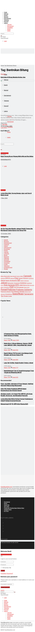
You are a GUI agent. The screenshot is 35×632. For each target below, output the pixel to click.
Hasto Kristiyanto (11, 280)
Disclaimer (7, 502)
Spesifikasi (18, 293)
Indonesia (26, 280)
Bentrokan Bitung (11, 65)
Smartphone (8, 294)
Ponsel (4, 289)
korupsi (2, 285)
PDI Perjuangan (19, 287)
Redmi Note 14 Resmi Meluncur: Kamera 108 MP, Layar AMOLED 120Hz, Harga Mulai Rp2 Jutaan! (18, 344)
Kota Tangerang (9, 285)
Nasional (6, 17)
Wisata (8, 29)
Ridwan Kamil (28, 291)
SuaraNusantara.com (6, 487)
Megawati (32, 285)
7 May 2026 (4, 198)
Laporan (6, 252)
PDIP (12, 287)
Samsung (3, 294)
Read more (4, 123)
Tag (5, 65)
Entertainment (7, 18)
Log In (2, 590)
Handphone (31, 278)
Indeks (8, 31)
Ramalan (22, 291)
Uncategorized (8, 267)
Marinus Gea (26, 285)
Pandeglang (6, 287)
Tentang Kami (8, 509)
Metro (2, 287)
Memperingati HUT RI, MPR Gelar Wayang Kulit (14, 404)
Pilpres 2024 (26, 287)
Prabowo (11, 289)
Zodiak (10, 296)
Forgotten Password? (7, 573)
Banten (18, 276)
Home (2, 65)
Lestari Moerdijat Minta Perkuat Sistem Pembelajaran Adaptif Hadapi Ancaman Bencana (17, 400)
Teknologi (6, 20)
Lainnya (6, 23)
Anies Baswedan (5, 276)
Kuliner (6, 250)
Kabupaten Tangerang (13, 283)
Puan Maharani (15, 291)
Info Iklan (6, 506)
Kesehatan (7, 249)
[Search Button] (1, 35)
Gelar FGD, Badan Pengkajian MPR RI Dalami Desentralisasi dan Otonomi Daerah (13, 389)
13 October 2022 (6, 233)
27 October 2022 (6, 159)
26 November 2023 (6, 126)
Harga (3, 280)
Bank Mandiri (13, 276)
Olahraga (6, 14)
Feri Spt (4, 124)
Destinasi (3, 278)
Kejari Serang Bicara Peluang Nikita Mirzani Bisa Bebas (17, 156)
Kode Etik (6, 505)
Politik (5, 12)
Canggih (28, 276)
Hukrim (22, 280)
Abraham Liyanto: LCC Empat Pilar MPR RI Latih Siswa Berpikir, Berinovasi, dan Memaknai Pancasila (16, 395)
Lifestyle (9, 24)
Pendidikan (10, 27)
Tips (2, 296)
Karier (5, 503)
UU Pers (6, 511)
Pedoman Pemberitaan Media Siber (14, 508)
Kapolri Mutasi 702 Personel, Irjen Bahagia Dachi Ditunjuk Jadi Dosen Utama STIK (18, 354)
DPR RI (7, 278)
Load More (4, 127)
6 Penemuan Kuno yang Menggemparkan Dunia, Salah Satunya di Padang (18, 334)
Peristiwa (3, 225)
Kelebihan (23, 283)
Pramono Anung (5, 291)
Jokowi (4, 283)
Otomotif (6, 21)
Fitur (16, 278)
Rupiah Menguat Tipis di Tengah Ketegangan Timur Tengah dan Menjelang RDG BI (19, 371)
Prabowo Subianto (24, 289)
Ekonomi (6, 241)
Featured (6, 244)
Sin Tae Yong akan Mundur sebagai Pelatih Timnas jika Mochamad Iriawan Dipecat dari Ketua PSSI (17, 229)
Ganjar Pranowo (23, 278)
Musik (5, 255)
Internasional (10, 26)
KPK (17, 285)
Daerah (5, 15)
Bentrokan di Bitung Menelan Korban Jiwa (13, 77)
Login (5, 41)
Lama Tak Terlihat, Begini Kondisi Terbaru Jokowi (18, 363)
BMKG (21, 276)
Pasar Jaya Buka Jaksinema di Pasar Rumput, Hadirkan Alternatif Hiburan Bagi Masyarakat (17, 384)
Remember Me (7, 568)
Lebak (21, 285)
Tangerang (28, 294)
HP (18, 280)
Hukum (6, 246)
